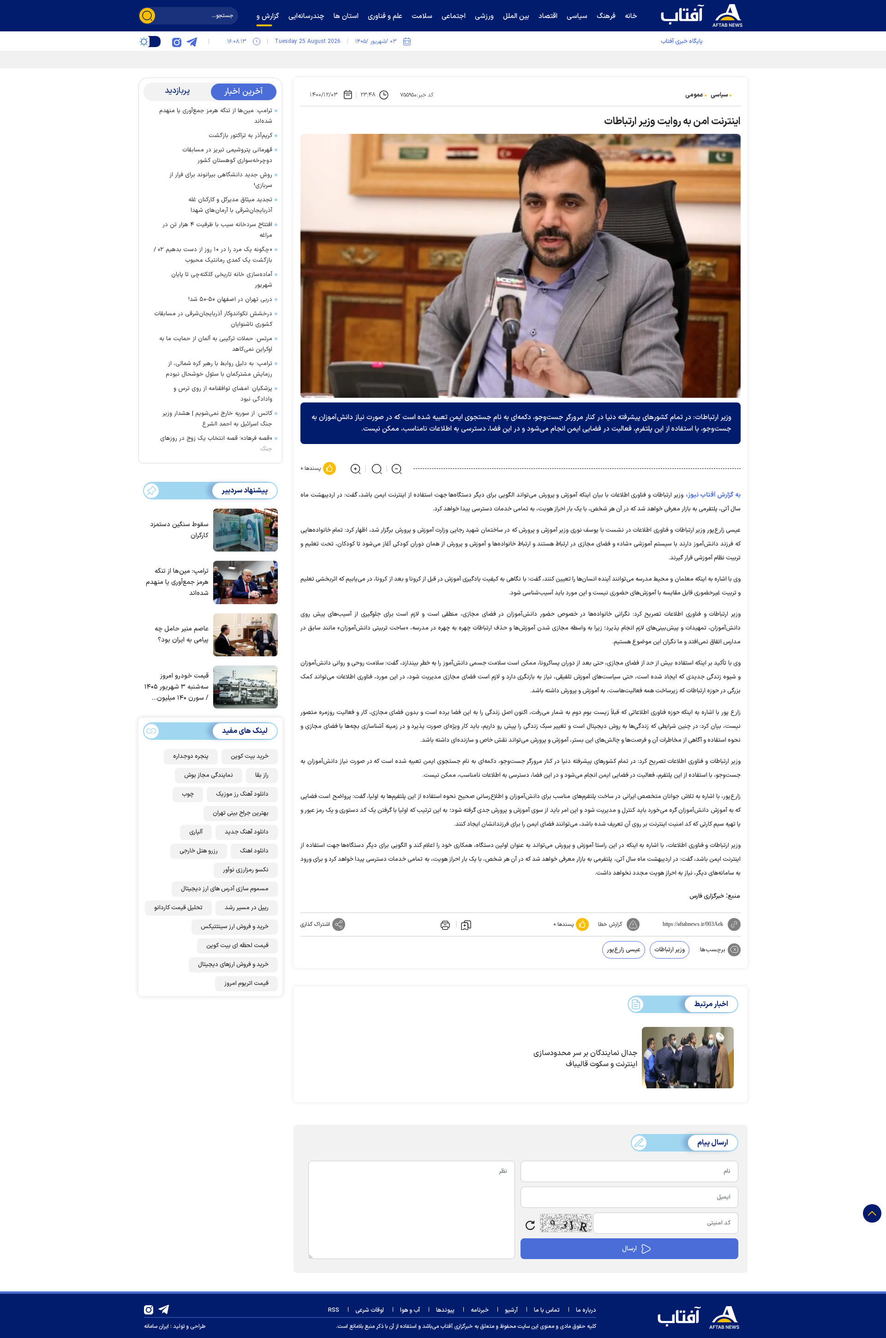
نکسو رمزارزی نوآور (246, 870)
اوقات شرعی (369, 1310)
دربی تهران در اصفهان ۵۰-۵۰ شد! (230, 299)
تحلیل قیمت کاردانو (178, 907)
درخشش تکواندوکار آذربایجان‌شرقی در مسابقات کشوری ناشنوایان (213, 319)
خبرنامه (480, 1310)
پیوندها (445, 1310)
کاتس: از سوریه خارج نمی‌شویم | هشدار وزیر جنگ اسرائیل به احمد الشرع (217, 419)
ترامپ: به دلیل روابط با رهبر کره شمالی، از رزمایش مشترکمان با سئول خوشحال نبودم (219, 369)
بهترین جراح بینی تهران (241, 813)
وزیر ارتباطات (669, 949)
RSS (333, 1310)
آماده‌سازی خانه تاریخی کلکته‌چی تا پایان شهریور (221, 280)
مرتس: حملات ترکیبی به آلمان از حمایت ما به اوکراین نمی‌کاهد (215, 344)
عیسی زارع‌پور (624, 949)
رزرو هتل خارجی (199, 851)
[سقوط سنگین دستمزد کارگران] (243, 529)
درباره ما (586, 1310)
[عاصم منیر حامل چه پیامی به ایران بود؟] (243, 634)
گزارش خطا (610, 924)
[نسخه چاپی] (444, 924)
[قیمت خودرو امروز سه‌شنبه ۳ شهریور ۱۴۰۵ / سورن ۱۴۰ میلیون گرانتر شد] (243, 686)
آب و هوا (410, 1310)
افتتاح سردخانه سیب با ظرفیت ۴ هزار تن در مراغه (217, 230)
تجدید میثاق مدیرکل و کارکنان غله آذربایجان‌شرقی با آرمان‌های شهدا (230, 205)
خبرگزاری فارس (706, 896)
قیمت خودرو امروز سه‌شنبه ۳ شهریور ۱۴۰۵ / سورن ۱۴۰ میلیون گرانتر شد (176, 687)
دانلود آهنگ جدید (247, 832)
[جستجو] (147, 16)
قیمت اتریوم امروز (246, 983)
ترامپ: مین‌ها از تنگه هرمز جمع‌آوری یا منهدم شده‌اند (215, 116)
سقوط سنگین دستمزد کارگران (179, 530)
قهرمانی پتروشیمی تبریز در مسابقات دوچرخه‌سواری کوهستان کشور (227, 155)
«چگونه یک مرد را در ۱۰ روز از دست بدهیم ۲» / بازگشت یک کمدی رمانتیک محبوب (213, 255)
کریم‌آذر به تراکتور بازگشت (240, 135)
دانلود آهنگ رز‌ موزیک (242, 794)
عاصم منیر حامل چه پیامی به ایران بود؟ (182, 634)
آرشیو (511, 1310)
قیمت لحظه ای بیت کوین (237, 945)
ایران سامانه (156, 1326)
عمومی (694, 95)
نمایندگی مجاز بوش (208, 775)
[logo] (704, 14)
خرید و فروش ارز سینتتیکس (235, 926)
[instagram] (176, 41)
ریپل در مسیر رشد (247, 907)
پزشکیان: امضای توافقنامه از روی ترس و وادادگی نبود (223, 394)
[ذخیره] (466, 924)
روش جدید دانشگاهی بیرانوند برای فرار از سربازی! (220, 180)
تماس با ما (547, 1310)
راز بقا (262, 775)
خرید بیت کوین (250, 756)
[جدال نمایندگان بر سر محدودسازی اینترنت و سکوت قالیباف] (688, 1058)
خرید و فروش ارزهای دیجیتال (233, 964)
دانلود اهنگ (254, 851)
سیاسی (719, 95)
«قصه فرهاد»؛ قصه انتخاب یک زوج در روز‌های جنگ (216, 444)
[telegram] (191, 42)
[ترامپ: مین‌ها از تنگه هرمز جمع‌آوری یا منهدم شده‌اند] (243, 581)
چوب (188, 794)
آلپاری (196, 832)
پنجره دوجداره (191, 756)
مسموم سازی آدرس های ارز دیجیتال (225, 889)
